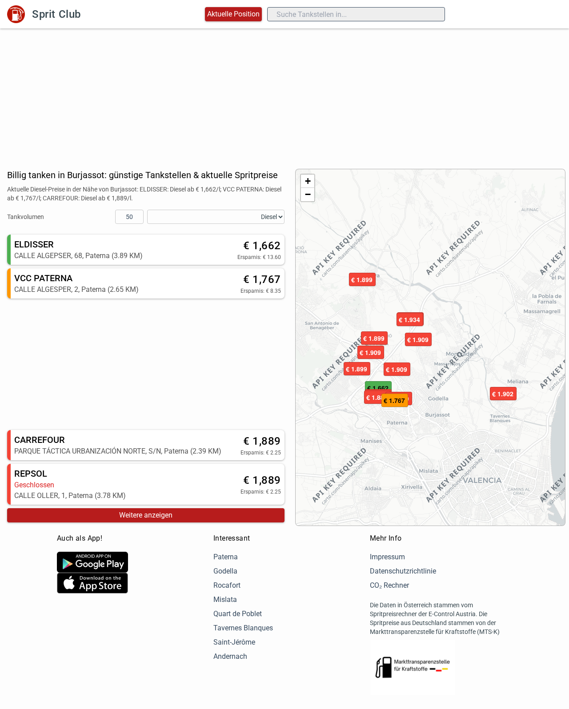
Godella (225, 571)
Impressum (387, 557)
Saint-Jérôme (234, 642)
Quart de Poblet (237, 613)
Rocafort (226, 585)
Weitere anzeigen (145, 515)
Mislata (225, 599)
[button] (362, 280)
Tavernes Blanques (243, 628)
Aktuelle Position (233, 14)
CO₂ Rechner (389, 585)
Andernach (230, 656)
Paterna (225, 557)
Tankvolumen (25, 216)
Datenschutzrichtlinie (403, 571)
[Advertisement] (284, 95)
